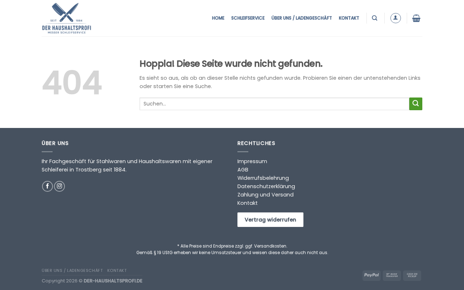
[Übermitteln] (415, 104)
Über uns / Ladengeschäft (302, 18)
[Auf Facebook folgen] (47, 186)
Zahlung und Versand (265, 194)
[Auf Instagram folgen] (59, 186)
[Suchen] (375, 18)
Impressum (252, 161)
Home (218, 18)
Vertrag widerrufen (270, 219)
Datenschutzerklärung (266, 186)
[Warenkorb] (417, 18)
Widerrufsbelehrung (263, 178)
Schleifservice (248, 18)
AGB (242, 169)
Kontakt (349, 18)
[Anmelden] (395, 18)
